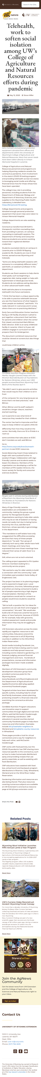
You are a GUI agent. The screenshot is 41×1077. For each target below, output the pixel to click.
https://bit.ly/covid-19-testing (14, 205)
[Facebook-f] (20, 1051)
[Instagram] (15, 1051)
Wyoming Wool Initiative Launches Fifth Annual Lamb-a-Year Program (19, 846)
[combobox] (30, 4)
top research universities (17, 1072)
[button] (16, 801)
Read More (6, 873)
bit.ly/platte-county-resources (26, 729)
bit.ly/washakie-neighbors (20, 727)
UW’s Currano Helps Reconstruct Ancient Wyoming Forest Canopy (18, 903)
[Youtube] (26, 1051)
